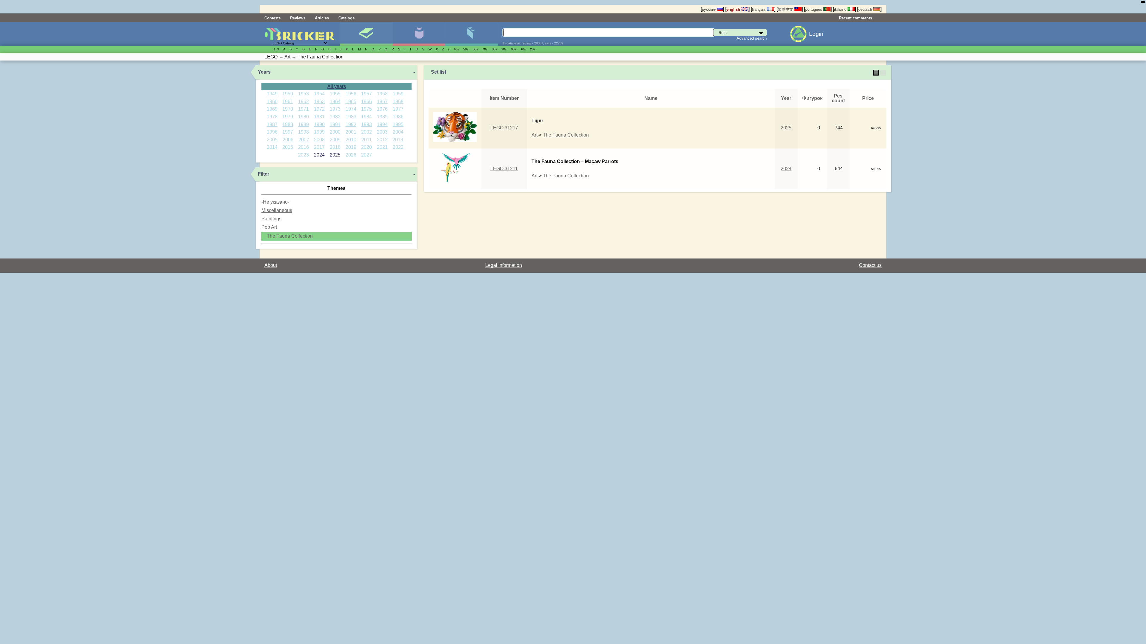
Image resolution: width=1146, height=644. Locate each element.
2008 (319, 139)
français (759, 9)
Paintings (271, 218)
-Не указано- (275, 202)
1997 (287, 131)
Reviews (297, 18)
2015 (287, 147)
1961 (287, 101)
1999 (319, 131)
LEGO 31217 (504, 127)
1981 (319, 116)
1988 (287, 124)
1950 (287, 93)
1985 (382, 116)
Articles (322, 18)
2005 (272, 139)
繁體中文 (786, 9)
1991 (335, 124)
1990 (319, 124)
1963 (319, 101)
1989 (303, 124)
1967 (382, 101)
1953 (303, 93)
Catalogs (346, 18)
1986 (398, 116)
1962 (303, 101)
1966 (366, 101)
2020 (366, 147)
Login (816, 34)
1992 (351, 124)
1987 (272, 124)
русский (709, 9)
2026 (351, 154)
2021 (382, 147)
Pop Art (269, 227)
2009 (335, 139)
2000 (335, 131)
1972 (319, 109)
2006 (288, 139)
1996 (272, 131)
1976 (382, 109)
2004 (398, 131)
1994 (382, 124)
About (270, 265)
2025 (335, 154)
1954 (319, 93)
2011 (366, 139)
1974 (351, 109)
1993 (366, 124)
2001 (351, 131)
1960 (272, 101)
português (814, 9)
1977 (398, 109)
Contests (272, 18)
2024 (319, 154)
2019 (351, 147)
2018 (335, 147)
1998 (303, 131)
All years (336, 86)
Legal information (503, 265)
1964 (335, 101)
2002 (366, 131)
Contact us (870, 265)
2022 (398, 147)
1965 (351, 101)
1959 (398, 93)
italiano (841, 9)
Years (264, 72)
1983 (351, 116)
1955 (335, 93)
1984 (366, 116)
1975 (366, 109)
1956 (351, 93)
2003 (382, 131)
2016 (303, 147)
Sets (366, 33)
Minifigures (419, 33)
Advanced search (752, 38)
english (733, 9)
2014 (272, 147)
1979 (287, 116)
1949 (272, 93)
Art (534, 134)
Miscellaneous (276, 210)
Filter (263, 174)
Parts (471, 33)
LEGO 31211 (504, 168)
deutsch (865, 9)
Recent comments (855, 18)
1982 (335, 116)
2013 (397, 139)
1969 (272, 109)
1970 (287, 109)
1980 (303, 116)
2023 (303, 154)
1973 (335, 109)
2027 (366, 154)
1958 (382, 93)
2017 (319, 147)
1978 (272, 116)
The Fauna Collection (290, 236)
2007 (303, 139)
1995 (398, 124)
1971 (303, 109)
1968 (398, 101)
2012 (382, 139)
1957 (366, 93)
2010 (351, 139)
